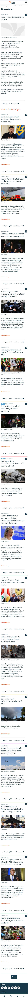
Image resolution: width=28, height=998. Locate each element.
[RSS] (15, 987)
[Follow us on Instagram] (5, 987)
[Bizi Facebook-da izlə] (4, 996)
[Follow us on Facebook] (2, 987)
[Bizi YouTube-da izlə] (17, 996)
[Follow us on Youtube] (12, 987)
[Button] (5, 104)
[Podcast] (18, 987)
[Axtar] (24, 996)
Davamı (14, 977)
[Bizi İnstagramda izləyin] (11, 996)
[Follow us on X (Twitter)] (9, 987)
